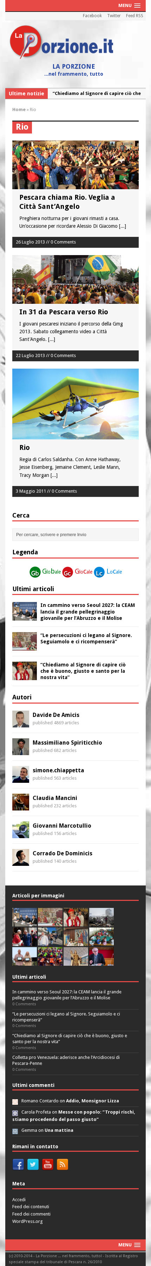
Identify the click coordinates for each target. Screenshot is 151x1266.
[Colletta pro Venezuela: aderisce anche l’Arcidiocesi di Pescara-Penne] (101, 922)
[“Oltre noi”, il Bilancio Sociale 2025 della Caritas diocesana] (50, 961)
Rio (24, 447)
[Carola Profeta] (15, 1112)
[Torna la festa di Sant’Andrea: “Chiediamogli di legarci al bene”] (76, 942)
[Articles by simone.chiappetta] (20, 778)
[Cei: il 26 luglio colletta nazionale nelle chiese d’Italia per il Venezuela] (101, 961)
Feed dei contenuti (30, 1206)
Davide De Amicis (56, 715)
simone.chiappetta (58, 770)
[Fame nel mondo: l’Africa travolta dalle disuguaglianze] (101, 942)
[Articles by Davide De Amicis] (20, 723)
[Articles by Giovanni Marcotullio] (20, 834)
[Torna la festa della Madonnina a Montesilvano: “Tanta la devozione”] (50, 942)
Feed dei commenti (31, 1214)
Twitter (114, 15)
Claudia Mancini (55, 798)
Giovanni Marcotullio (62, 825)
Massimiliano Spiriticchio (67, 742)
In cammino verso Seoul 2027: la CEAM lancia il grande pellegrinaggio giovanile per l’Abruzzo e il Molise (87, 611)
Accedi (19, 1199)
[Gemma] (15, 1130)
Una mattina (59, 1130)
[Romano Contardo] (15, 1100)
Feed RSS (134, 15)
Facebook (92, 15)
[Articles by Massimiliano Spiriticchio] (20, 751)
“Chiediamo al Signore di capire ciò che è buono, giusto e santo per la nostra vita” (83, 671)
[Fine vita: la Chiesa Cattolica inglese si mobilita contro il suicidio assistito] (24, 942)
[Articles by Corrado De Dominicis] (20, 861)
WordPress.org (27, 1221)
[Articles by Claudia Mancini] (20, 806)
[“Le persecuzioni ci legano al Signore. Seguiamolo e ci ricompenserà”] (24, 647)
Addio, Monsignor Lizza (92, 1100)
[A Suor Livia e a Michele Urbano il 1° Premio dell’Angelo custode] (24, 961)
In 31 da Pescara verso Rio (63, 312)
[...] (122, 226)
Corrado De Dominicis (62, 853)
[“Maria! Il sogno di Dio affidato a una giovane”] (76, 961)
